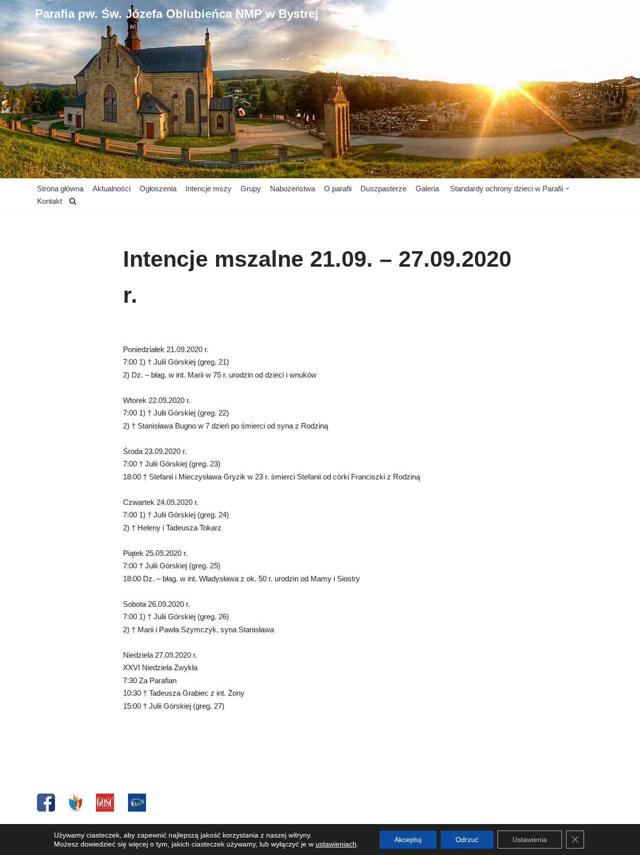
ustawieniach (336, 844)
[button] (568, 189)
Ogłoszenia (158, 188)
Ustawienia (529, 840)
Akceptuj (408, 840)
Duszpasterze (383, 188)
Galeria (427, 188)
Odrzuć (467, 840)
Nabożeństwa (292, 188)
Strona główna (60, 188)
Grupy (250, 188)
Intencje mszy (209, 188)
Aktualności (111, 188)
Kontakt (49, 201)
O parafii (338, 188)
